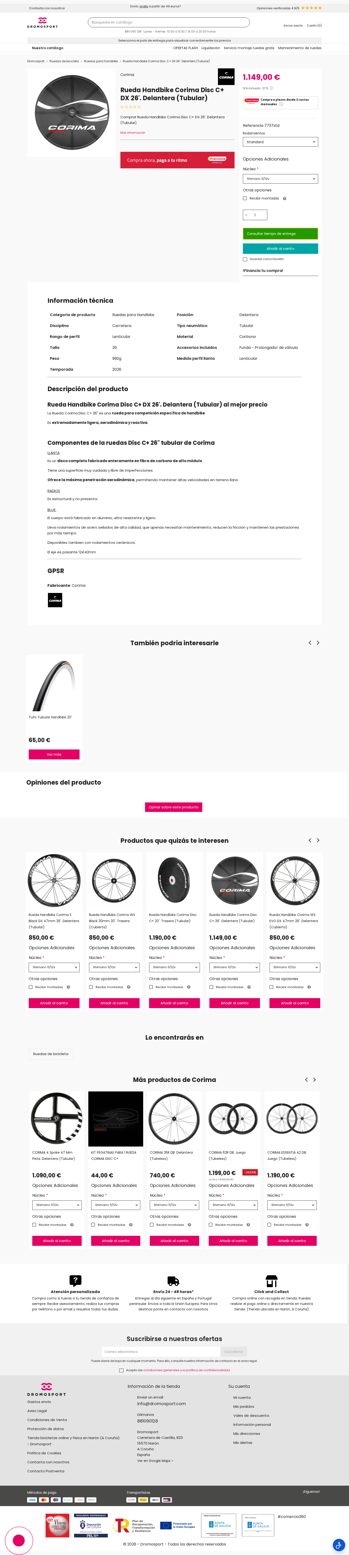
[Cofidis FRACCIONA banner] (177, 159)
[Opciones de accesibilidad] (339, 1545)
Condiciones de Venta (47, 1419)
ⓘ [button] (271, 87)
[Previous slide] (310, 643)
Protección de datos (45, 1428)
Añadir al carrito (280, 248)
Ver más (54, 754)
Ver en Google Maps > (155, 1460)
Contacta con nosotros (48, 1462)
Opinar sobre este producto (173, 807)
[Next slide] (318, 643)
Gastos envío (39, 1401)
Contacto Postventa (45, 1471)
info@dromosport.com (161, 1404)
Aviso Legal (37, 1410)
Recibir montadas (264, 198)
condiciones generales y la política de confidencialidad (186, 1370)
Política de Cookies (44, 1453)
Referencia (253, 125)
